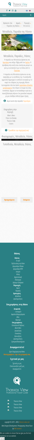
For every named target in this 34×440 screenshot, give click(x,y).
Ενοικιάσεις (18, 333)
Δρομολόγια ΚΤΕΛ (18, 269)
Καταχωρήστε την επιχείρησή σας (17, 354)
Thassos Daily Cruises (11, 122)
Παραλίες (18, 290)
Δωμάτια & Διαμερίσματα (18, 314)
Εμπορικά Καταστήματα (17, 341)
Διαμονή (17, 309)
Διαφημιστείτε (17, 369)
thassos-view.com (24, 422)
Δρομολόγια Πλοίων (18, 266)
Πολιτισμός (18, 279)
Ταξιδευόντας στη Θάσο (18, 263)
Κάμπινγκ (17, 320)
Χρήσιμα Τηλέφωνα (18, 282)
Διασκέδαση (18, 330)
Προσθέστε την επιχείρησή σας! (18, 130)
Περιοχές (17, 285)
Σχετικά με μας (17, 363)
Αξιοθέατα (18, 296)
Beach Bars (18, 328)
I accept (2, 438)
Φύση (18, 274)
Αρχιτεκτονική (18, 277)
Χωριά (18, 288)
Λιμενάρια (6, 62)
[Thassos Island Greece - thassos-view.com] (17, 4)
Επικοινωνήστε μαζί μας (17, 366)
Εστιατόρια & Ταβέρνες (18, 325)
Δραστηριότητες (18, 299)
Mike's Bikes (11, 115)
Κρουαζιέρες (17, 336)
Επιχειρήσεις (17, 322)
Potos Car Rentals (11, 118)
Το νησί (18, 260)
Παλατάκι (17, 70)
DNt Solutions (18, 428)
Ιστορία (18, 271)
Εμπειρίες (17, 293)
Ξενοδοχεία (18, 311)
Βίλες (18, 317)
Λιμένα (27, 62)
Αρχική (4, 15)
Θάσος (17, 258)
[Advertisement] (17, 221)
